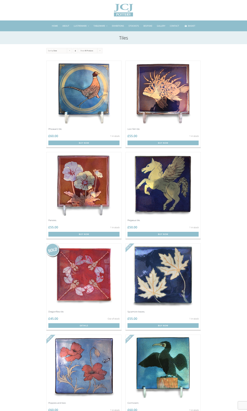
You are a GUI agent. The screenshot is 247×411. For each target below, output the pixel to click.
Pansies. (52, 220)
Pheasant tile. (55, 129)
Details (84, 325)
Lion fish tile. (133, 129)
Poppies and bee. (57, 403)
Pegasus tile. (133, 220)
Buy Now (84, 143)
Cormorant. (133, 403)
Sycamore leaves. (136, 311)
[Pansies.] (83, 184)
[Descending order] (75, 50)
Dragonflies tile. (56, 311)
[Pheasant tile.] (83, 93)
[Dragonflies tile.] (83, 276)
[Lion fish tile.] (163, 93)
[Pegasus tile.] (163, 184)
